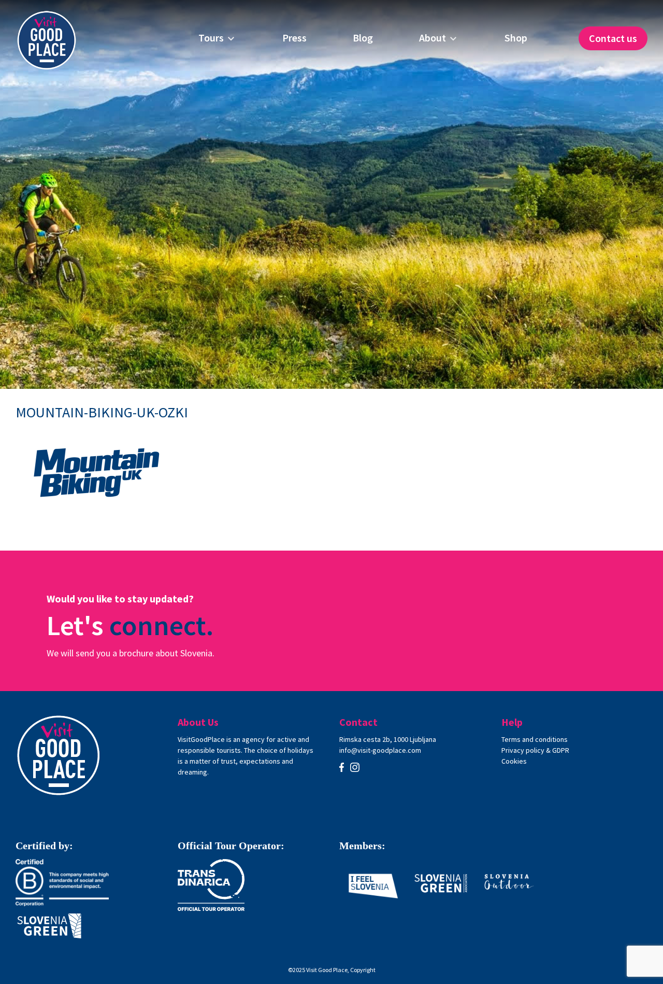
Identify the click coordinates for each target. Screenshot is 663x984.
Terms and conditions (534, 739)
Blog (363, 38)
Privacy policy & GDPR (535, 750)
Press (294, 38)
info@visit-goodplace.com (380, 750)
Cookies (514, 761)
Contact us (613, 38)
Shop (516, 38)
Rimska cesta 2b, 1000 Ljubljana (387, 739)
